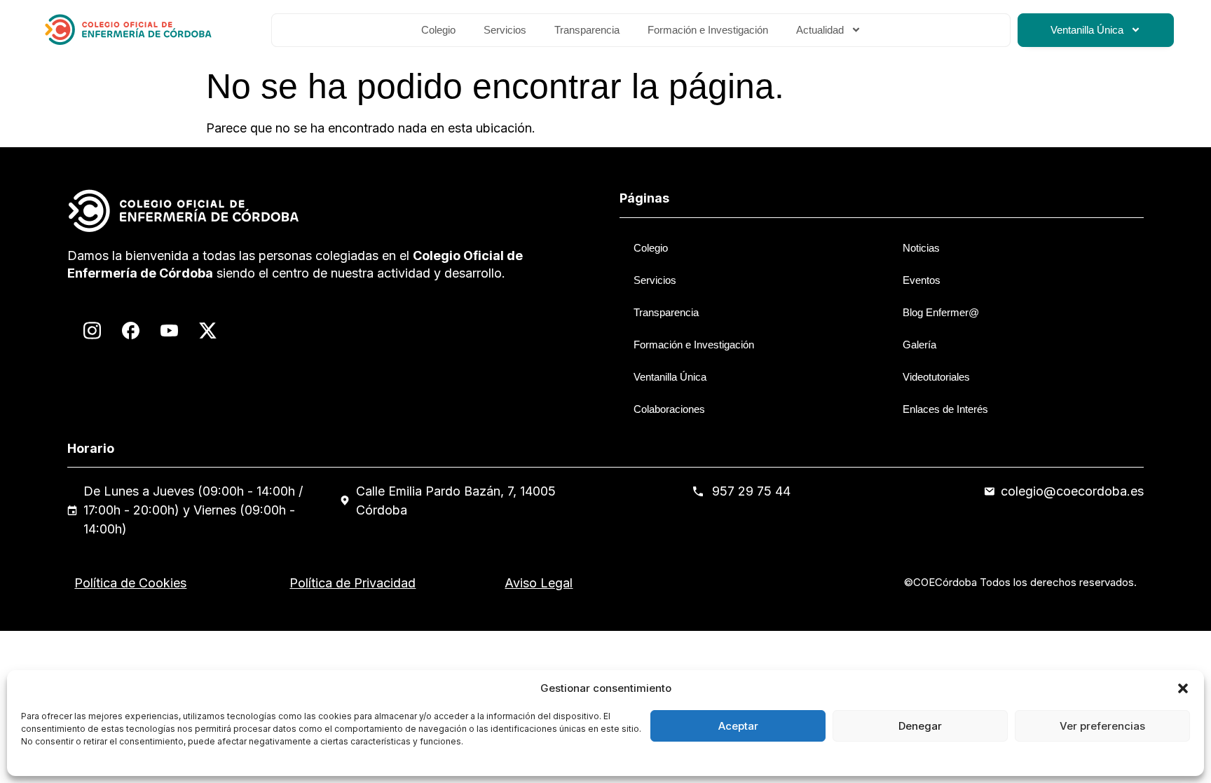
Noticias (921, 248)
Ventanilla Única (1087, 30)
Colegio (438, 30)
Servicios (505, 30)
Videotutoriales (936, 377)
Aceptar (738, 726)
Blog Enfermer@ (941, 312)
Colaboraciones (669, 409)
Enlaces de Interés (945, 409)
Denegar (920, 726)
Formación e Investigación (708, 30)
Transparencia (587, 30)
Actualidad (820, 30)
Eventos (921, 280)
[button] (1183, 688)
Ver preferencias (1102, 726)
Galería (919, 344)
